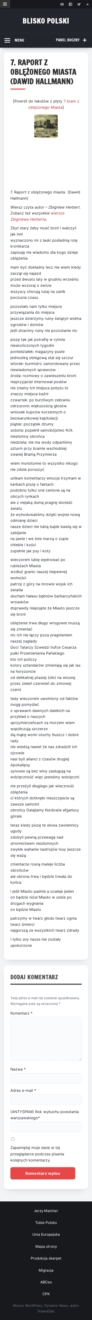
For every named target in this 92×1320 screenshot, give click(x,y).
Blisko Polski (46, 21)
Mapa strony (46, 1246)
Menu (19, 40)
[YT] (62, 4)
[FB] (70, 4)
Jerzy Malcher (46, 1211)
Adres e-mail (23, 1090)
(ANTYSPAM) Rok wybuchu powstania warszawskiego (44, 1114)
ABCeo (46, 1282)
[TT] (79, 4)
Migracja (46, 1270)
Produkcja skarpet (46, 1258)
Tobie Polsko (46, 1222)
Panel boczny (67, 40)
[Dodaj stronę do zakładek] (88, 4)
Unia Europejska (46, 1234)
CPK (46, 1294)
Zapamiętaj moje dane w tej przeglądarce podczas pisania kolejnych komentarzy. (37, 1153)
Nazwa (18, 1069)
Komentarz (21, 1013)
